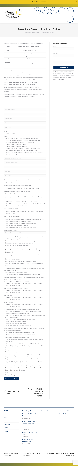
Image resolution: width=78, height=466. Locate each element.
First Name (56, 53)
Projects (6, 420)
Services (6, 427)
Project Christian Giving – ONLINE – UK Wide (28, 440)
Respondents (7, 424)
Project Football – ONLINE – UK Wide (29, 433)
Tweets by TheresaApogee (66, 414)
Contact (6, 431)
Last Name (56, 60)
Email (55, 46)
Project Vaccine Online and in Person (29, 414)
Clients (5, 417)
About (5, 414)
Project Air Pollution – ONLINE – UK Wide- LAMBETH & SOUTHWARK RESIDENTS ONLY (29, 424)
